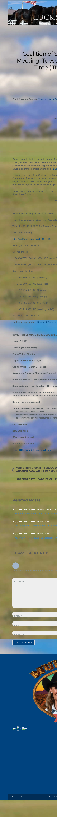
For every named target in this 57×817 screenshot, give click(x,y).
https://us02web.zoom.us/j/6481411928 (32, 239)
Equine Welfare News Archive (34, 510)
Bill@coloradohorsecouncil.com (35, 450)
